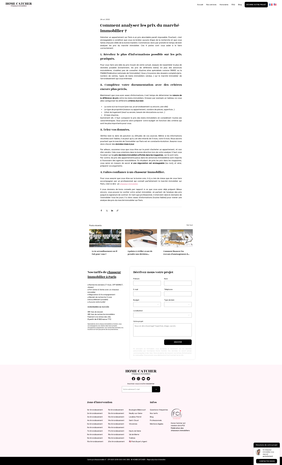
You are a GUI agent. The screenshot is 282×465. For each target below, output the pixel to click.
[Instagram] (138, 378)
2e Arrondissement (95, 413)
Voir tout (189, 225)
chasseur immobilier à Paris (104, 274)
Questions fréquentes (159, 410)
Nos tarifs (154, 413)
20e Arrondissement (116, 441)
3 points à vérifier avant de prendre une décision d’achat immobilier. (140, 253)
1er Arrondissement (95, 410)
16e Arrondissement (116, 427)
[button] (266, 461)
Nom (166, 279)
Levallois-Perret (135, 417)
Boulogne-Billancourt (137, 410)
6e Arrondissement (95, 427)
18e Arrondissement (116, 434)
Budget (136, 300)
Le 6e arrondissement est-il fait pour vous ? (104, 253)
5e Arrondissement (95, 424)
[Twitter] (148, 378)
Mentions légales (156, 424)
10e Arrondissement (95, 441)
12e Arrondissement (116, 413)
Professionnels (156, 420)
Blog (151, 417)
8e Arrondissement (95, 434)
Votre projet (138, 321)
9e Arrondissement (95, 438)
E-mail (135, 289)
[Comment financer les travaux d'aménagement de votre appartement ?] (177, 238)
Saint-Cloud (133, 420)
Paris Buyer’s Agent (139, 441)
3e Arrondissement (95, 417)
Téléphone (168, 289)
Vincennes (133, 424)
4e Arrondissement (95, 420)
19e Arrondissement (116, 438)
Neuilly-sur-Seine (135, 413)
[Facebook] (133, 378)
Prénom (136, 279)
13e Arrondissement (116, 417)
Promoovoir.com (104, 462)
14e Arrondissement (116, 420)
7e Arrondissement (95, 431)
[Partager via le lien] (117, 210)
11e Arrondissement (116, 410)
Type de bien (169, 300)
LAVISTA (162, 431)
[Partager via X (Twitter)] (107, 210)
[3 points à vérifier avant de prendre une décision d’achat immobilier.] (141, 238)
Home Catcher (176, 423)
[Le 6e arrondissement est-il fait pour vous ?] (105, 238)
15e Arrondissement (116, 424)
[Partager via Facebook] (101, 210)
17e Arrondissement (116, 431)
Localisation (138, 311)
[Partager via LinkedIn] (112, 210)
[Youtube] (143, 378)
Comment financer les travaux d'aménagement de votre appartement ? (176, 253)
